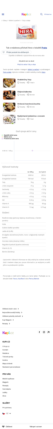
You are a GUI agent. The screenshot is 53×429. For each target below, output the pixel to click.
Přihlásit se (48, 14)
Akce (4, 396)
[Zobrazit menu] (3, 14)
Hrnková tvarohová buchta (28, 104)
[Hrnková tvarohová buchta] (9, 111)
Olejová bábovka (24, 92)
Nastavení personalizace (11, 367)
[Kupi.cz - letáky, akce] (26, 15)
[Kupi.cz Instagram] (44, 332)
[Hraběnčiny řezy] (9, 87)
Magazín (5, 382)
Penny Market (34, 279)
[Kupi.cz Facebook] (39, 332)
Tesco (15, 279)
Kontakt (5, 350)
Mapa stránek (7, 363)
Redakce (5, 353)
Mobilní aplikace (8, 379)
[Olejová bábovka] (9, 99)
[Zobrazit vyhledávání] (41, 14)
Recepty (5, 386)
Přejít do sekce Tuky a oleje (26, 64)
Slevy (5, 20)
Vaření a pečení (14, 20)
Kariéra (5, 360)
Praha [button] (44, 48)
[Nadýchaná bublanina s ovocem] (9, 123)
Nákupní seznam (36, 427)
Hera (43, 72)
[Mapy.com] (49, 332)
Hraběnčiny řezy (24, 80)
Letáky (4, 392)
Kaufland (21, 279)
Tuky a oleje (26, 20)
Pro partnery (6, 408)
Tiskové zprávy (7, 357)
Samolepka (6, 389)
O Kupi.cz (5, 346)
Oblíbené (9, 427)
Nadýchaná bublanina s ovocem (31, 116)
